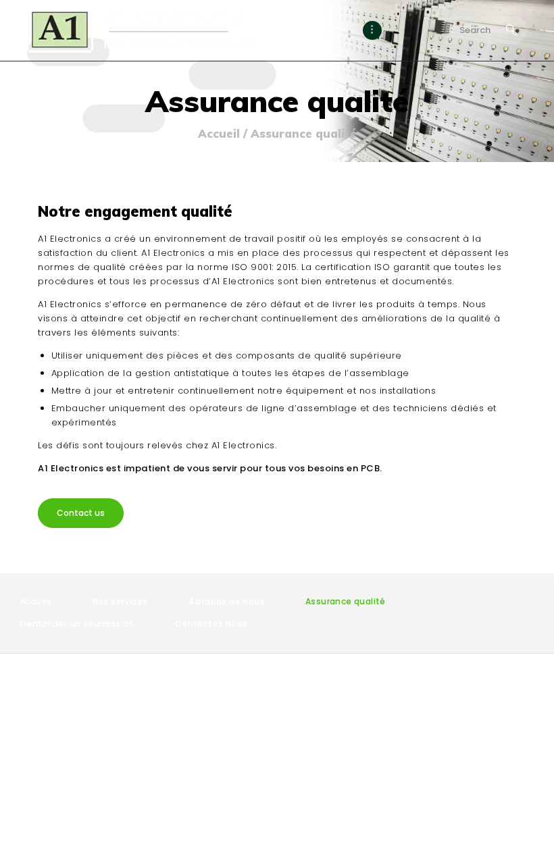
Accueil (219, 133)
